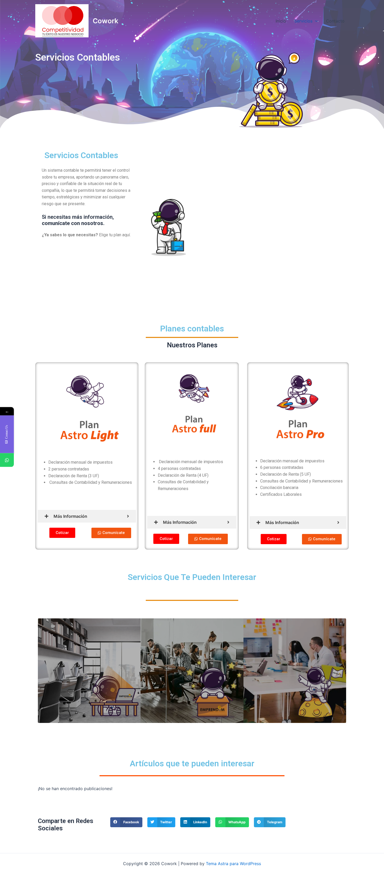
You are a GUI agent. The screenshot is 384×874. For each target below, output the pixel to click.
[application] (315, 20)
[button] (62, 533)
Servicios (303, 21)
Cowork (105, 21)
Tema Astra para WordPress (233, 863)
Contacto (335, 21)
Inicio (281, 21)
